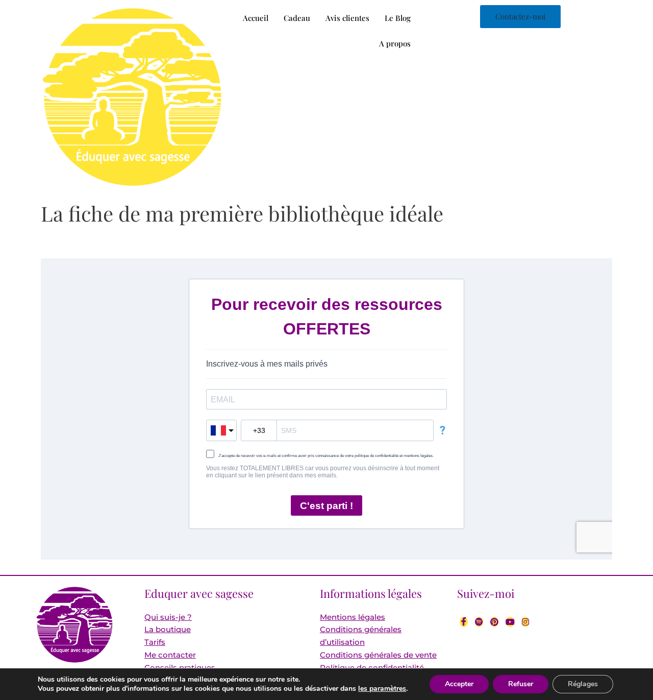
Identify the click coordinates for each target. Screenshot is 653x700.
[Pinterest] (494, 622)
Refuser (520, 684)
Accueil (255, 18)
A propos (395, 43)
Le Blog (398, 18)
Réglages (583, 684)
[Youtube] (510, 622)
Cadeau (297, 18)
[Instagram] (525, 622)
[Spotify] (479, 622)
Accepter (459, 684)
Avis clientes (347, 18)
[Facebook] (464, 622)
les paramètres (382, 688)
